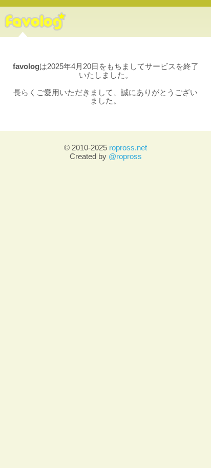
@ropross (125, 156)
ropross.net (128, 147)
